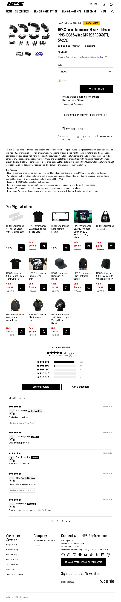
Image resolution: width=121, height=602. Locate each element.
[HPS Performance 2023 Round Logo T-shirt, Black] (38, 216)
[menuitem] (103, 11)
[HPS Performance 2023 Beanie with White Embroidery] (105, 264)
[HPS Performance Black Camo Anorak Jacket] (15, 305)
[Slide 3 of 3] (39, 54)
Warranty (10, 569)
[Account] (104, 4)
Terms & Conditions (14, 574)
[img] (15, 407)
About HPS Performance (44, 540)
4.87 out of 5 (68, 353)
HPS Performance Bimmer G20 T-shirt (37, 276)
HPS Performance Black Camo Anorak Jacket (15, 317)
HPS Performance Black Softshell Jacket (82, 276)
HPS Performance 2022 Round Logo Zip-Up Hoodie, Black (60, 318)
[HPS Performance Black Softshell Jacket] (83, 264)
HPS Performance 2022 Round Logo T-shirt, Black (15, 276)
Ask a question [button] (80, 386)
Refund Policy (12, 559)
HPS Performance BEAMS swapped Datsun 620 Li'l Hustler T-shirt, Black (82, 232)
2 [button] (57, 521)
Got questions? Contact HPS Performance (85, 115)
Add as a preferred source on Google (83, 562)
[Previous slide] (9, 34)
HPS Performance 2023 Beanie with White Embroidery (105, 276)
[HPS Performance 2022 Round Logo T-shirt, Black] (15, 264)
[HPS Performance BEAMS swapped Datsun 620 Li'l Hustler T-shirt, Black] (83, 216)
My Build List (74, 129)
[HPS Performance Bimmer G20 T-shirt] (38, 264)
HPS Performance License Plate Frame (60, 229)
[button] (64, 46)
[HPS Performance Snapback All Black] (60, 264)
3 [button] (62, 521)
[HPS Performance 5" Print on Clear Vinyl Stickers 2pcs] (15, 216)
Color (60, 65)
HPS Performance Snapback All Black (60, 276)
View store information (72, 104)
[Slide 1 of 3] (19, 54)
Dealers (37, 546)
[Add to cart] (21, 247)
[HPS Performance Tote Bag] (105, 216)
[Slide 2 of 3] (29, 54)
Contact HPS (11, 545)
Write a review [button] (41, 386)
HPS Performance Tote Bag (105, 227)
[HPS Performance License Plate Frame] (60, 216)
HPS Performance (20, 597)
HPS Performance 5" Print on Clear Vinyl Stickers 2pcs (15, 229)
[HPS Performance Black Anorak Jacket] (38, 305)
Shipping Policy (13, 564)
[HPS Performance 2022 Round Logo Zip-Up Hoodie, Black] (60, 305)
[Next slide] (48, 34)
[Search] (112, 11)
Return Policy (11, 555)
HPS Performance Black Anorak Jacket (37, 317)
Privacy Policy (12, 550)
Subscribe (107, 581)
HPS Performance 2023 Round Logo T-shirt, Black (37, 229)
